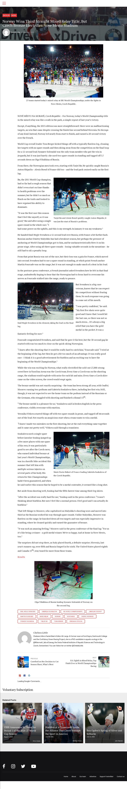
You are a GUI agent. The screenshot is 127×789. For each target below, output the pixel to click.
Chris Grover (36, 741)
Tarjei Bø (44, 621)
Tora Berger (58, 621)
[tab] (20, 676)
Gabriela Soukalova (49, 611)
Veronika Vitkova (75, 621)
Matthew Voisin (77, 741)
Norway (58, 616)
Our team (82, 776)
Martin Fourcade (26, 616)
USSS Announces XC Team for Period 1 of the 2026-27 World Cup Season (20, 730)
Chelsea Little (15, 32)
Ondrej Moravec (87, 616)
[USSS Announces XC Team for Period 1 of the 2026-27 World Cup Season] (22, 723)
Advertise (93, 776)
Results (21, 556)
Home (66, 776)
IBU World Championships (72, 611)
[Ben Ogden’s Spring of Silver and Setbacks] (104, 723)
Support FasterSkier (106, 776)
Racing (13, 15)
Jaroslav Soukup (95, 611)
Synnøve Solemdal (27, 621)
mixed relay (44, 616)
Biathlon (6, 15)
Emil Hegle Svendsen (27, 611)
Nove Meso (71, 616)
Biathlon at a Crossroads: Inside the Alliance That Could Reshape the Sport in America (62, 730)
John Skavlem (119, 741)
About (74, 776)
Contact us (121, 776)
